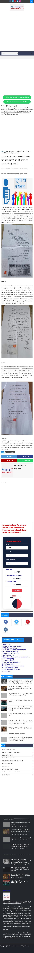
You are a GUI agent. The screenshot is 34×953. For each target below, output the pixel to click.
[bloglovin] (17, 1)
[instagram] (20, 1)
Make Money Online (9, 758)
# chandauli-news (9, 452)
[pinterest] (15, 1)
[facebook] (10, 1)
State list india (7, 763)
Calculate (17, 590)
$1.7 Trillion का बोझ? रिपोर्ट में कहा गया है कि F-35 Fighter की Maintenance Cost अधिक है (20, 708)
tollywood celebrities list (11, 772)
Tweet (11, 456)
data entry (6, 766)
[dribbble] (18, 950)
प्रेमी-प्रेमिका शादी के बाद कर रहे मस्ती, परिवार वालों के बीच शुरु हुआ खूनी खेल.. (20, 694)
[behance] (24, 950)
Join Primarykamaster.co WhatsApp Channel (17, 97)
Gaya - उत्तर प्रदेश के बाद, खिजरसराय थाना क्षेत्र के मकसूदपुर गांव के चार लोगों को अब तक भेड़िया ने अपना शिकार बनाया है (20, 722)
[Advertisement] (17, 33)
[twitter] (13, 1)
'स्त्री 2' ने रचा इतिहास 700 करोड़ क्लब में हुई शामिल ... (20, 701)
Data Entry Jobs (7, 755)
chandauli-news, (23, 168)
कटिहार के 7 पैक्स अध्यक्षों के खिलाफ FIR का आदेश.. (20, 714)
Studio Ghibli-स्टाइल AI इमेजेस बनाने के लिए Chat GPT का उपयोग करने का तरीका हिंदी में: (20, 688)
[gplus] (9, 950)
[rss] (21, 950)
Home (2, 151)
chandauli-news (10, 151)
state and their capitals (10, 769)
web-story (6, 775)
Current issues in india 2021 (11, 752)
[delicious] (30, 950)
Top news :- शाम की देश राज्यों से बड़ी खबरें (13, 734)
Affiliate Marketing (8, 749)
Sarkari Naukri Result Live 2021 (12, 761)
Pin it (11, 460)
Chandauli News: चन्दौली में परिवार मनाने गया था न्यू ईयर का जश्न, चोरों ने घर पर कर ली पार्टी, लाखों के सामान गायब (20, 739)
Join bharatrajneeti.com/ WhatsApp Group (18, 101)
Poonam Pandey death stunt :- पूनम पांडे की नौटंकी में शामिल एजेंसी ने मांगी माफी (20, 727)
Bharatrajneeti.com (15, 946)
